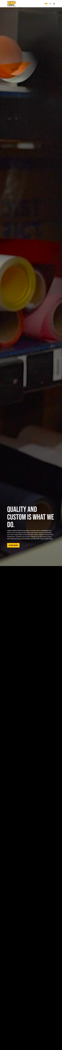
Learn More (13, 545)
